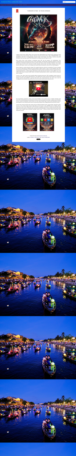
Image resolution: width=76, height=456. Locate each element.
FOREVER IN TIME (38, 137)
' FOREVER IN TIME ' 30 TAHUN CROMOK (38, 11)
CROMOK (32, 137)
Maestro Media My (43, 135)
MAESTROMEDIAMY (46, 137)
